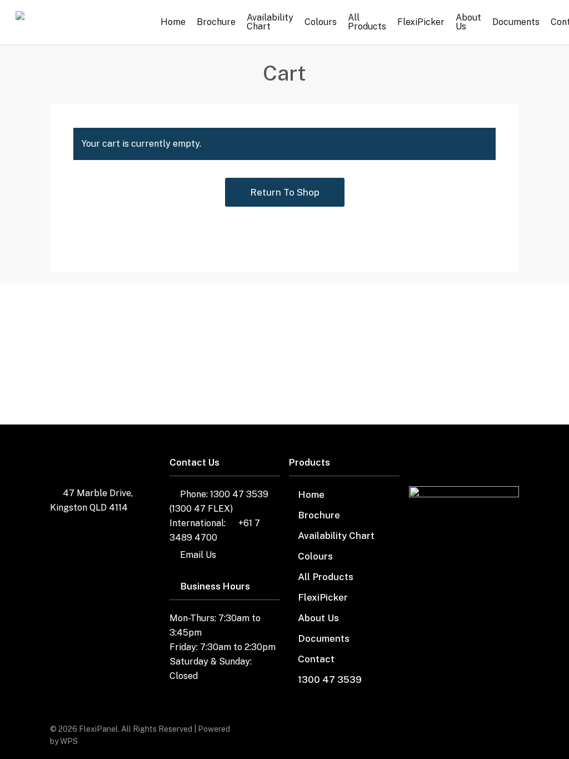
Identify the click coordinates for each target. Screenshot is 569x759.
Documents (324, 638)
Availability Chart (336, 535)
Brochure (319, 515)
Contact (316, 659)
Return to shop (285, 192)
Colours (315, 556)
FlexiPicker (323, 597)
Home (311, 494)
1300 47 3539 (330, 679)
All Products (325, 576)
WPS (69, 741)
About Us (318, 617)
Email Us (198, 555)
